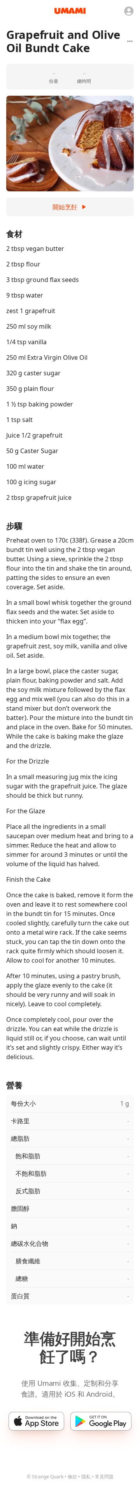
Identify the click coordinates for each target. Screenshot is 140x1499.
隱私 (86, 1476)
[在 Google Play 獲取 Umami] (100, 1421)
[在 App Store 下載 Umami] (36, 1421)
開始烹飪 (64, 207)
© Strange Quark (45, 1476)
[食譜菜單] (130, 41)
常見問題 (104, 1476)
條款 (72, 1476)
